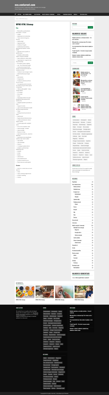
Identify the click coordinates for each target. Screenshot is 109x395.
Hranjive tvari (76, 192)
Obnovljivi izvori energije (79, 227)
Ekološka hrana (77, 189)
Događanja (74, 182)
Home (18, 171)
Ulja (74, 212)
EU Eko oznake (76, 134)
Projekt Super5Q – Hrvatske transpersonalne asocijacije (76, 98)
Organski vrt (75, 245)
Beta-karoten (76, 122)
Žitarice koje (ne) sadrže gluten (24, 162)
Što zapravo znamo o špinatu (23, 63)
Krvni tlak (84, 136)
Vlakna (86, 155)
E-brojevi (79, 127)
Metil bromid (20, 116)
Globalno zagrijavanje (87, 134)
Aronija (18, 153)
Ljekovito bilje (76, 199)
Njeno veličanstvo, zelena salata (24, 58)
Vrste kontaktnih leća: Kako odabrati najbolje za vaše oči (76, 90)
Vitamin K (81, 155)
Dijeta (74, 127)
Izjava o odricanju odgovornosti (24, 173)
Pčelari (18, 111)
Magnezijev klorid (21, 43)
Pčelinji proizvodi (77, 202)
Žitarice (75, 217)
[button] (15, 14)
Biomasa (83, 122)
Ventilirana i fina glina (21, 45)
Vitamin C (87, 152)
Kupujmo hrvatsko (21, 106)
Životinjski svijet (83, 14)
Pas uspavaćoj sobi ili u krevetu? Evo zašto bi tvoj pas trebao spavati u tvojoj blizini (24, 85)
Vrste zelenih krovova (22, 158)
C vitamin (89, 122)
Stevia (18, 96)
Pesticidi (75, 258)
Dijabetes (89, 124)
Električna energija (77, 129)
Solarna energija (20, 130)
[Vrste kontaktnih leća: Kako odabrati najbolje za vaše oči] (64, 292)
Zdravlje (75, 14)
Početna (19, 14)
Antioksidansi (76, 120)
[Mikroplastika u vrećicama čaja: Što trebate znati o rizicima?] (45, 292)
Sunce (74, 150)
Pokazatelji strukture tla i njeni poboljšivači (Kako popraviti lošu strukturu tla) (23, 99)
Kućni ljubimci (76, 267)
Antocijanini (83, 120)
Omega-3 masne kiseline (79, 141)
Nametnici (81, 138)
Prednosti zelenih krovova (23, 160)
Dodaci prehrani (77, 186)
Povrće (75, 207)
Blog (17, 28)
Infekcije (75, 136)
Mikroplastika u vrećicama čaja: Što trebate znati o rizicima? (76, 82)
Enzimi (74, 131)
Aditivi (75, 255)
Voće (74, 215)
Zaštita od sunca (77, 157)
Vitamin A (19, 144)
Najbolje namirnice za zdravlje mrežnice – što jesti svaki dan (76, 74)
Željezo (85, 159)
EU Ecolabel (19, 92)
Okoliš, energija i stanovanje (48, 14)
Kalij (79, 136)
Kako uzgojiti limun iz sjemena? (82, 277)
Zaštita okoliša (77, 238)
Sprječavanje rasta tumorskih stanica (81, 148)
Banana (19, 154)
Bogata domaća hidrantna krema (24, 118)
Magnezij (75, 138)
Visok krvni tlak (85, 150)
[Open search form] (93, 14)
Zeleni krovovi (20, 156)
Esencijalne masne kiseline (84, 131)
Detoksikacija (82, 124)
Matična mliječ (20, 41)
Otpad (74, 143)
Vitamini (76, 197)
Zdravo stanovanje (77, 240)
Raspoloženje (76, 145)
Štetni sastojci (75, 253)
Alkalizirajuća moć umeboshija (23, 36)
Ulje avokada (20, 140)
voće (91, 155)
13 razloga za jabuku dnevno (23, 146)
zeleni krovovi (85, 157)
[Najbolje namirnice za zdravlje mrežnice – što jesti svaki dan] (25, 292)
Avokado (19, 151)
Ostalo (58, 14)
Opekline (88, 141)
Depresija (75, 124)
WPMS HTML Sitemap (20, 300)
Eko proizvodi (37, 14)
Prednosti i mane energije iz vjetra (24, 72)
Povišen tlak (80, 143)
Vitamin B (81, 152)
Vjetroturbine (20, 77)
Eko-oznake (19, 94)
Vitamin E (75, 155)
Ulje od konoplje (20, 142)
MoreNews (59, 393)
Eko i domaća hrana (27, 14)
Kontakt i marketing (21, 175)
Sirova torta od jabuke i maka (23, 126)
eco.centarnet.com (25, 5)
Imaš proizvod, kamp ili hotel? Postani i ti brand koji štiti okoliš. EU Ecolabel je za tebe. (23, 68)
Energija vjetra (20, 79)
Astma (89, 120)
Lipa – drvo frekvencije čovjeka (24, 65)
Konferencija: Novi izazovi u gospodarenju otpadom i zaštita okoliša (23, 48)
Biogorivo (77, 230)
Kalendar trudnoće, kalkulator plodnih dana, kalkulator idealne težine (76, 107)
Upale (78, 150)
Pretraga (74, 23)
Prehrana (76, 263)
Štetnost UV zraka (21, 132)
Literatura (74, 223)
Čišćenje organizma (77, 159)
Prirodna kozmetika (67, 14)
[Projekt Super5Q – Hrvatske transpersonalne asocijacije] (84, 292)
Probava (87, 143)
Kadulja (19, 34)
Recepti (75, 209)
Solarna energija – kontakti (23, 128)
